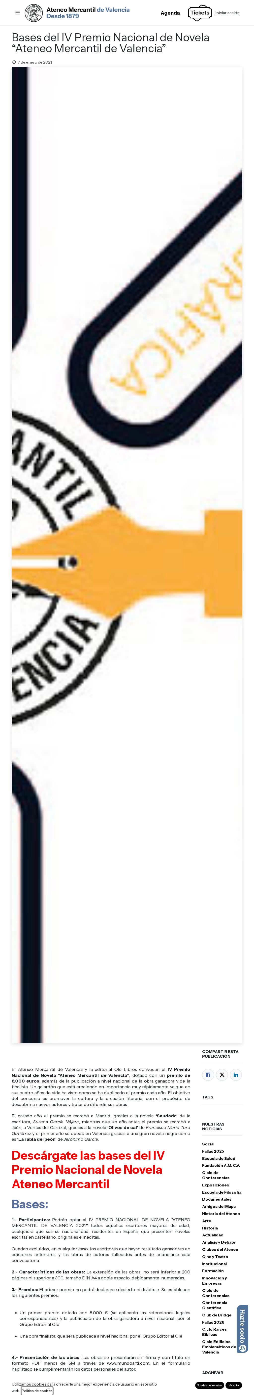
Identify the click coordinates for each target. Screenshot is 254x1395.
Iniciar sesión (227, 12)
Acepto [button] (234, 1385)
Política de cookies (37, 1391)
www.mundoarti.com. (128, 1363)
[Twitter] (222, 1075)
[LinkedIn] (236, 1075)
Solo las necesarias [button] (209, 1385)
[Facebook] (208, 1075)
